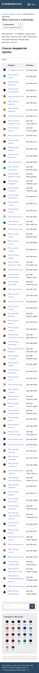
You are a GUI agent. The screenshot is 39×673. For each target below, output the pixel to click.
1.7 (31, 637)
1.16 (7, 631)
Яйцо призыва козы (15, 229)
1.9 (19, 637)
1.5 (13, 643)
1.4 (19, 643)
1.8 (25, 637)
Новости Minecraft (23, 665)
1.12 (30, 631)
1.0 (13, 650)
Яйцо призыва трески (16, 135)
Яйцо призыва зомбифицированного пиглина (16, 578)
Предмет (11, 65)
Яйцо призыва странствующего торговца (14, 516)
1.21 (7, 624)
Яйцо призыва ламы (15, 270)
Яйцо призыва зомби (16, 557)
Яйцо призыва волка (15, 544)
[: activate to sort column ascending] (4, 65)
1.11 (7, 637)
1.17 (30, 624)
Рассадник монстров (15, 70)
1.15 (13, 631)
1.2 (31, 643)
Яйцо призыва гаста (15, 217)
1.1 (7, 650)
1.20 (13, 624)
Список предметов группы (12, 27)
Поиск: (4, 59)
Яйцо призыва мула (15, 289)
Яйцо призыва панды (16, 302)
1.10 (13, 637)
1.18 (24, 624)
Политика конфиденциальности (18, 667)
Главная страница (8, 14)
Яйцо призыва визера (16, 586)
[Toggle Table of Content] (19, 24)
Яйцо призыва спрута (16, 445)
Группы (18, 14)
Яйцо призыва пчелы (16, 96)
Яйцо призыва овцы (15, 385)
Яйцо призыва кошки (16, 116)
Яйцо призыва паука (15, 439)
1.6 (7, 643)
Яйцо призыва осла (15, 162)
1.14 (18, 631)
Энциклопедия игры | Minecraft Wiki (14, 670)
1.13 (24, 631)
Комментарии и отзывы (9, 665)
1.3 (25, 643)
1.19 (18, 624)
